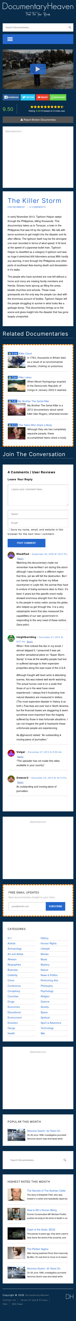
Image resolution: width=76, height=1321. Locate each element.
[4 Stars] (41, 106)
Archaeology (15, 948)
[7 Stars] (52, 106)
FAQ (5, 1304)
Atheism (12, 959)
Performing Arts (49, 980)
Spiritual (45, 1017)
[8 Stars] (55, 106)
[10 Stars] (62, 106)
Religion (45, 996)
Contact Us (9, 1300)
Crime (11, 980)
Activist (11, 943)
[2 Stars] (35, 106)
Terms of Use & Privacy (34, 1300)
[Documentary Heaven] (38, 14)
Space (44, 1012)
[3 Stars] (38, 106)
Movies (45, 954)
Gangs (11, 1028)
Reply (20, 558)
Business (13, 970)
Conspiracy (14, 991)
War (43, 1033)
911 (10, 938)
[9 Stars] (58, 106)
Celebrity (12, 975)
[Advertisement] (38, 160)
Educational (14, 1012)
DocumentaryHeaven (37, 1295)
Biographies (14, 964)
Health (11, 1033)
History (44, 938)
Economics (14, 1007)
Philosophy (47, 985)
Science (45, 1001)
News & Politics (49, 975)
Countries (13, 996)
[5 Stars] (45, 106)
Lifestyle (45, 948)
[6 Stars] (48, 106)
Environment (16, 207)
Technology (47, 1028)
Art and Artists (15, 954)
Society (45, 1007)
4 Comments (37, 207)
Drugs (11, 1001)
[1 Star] (31, 106)
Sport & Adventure (51, 1022)
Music (44, 959)
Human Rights (49, 943)
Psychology (47, 991)
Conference (14, 985)
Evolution (13, 1022)
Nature (44, 970)
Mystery (45, 964)
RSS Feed (17, 1304)
